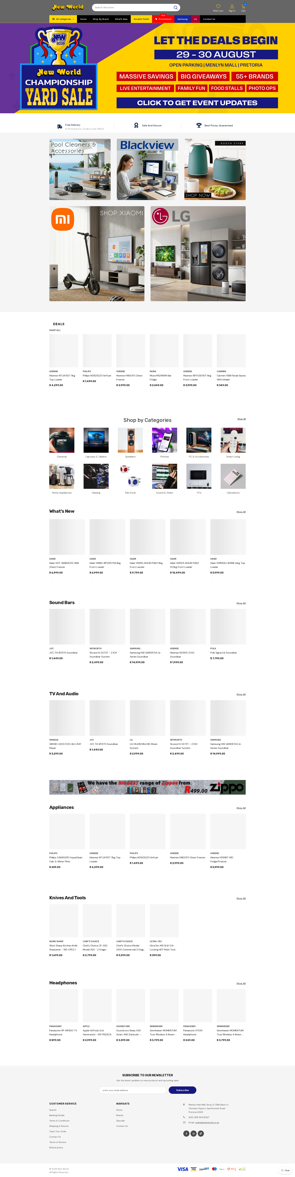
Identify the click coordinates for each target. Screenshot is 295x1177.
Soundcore (123, 1026)
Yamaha (53, 739)
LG (131, 739)
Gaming (96, 492)
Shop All (55, 330)
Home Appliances (62, 492)
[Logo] (68, 7)
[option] (64, 364)
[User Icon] (232, 6)
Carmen (221, 371)
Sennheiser (156, 1026)
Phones (165, 456)
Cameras (62, 456)
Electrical (130, 492)
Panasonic (55, 1026)
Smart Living (233, 456)
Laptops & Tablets (96, 456)
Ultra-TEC (156, 941)
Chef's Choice (91, 941)
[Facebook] (186, 1133)
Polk (213, 648)
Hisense (53, 371)
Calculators (233, 492)
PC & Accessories (199, 456)
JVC (51, 648)
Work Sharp (56, 941)
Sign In (232, 10)
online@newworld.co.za (207, 1122)
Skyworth (96, 648)
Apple (86, 1026)
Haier (52, 558)
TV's (199, 492)
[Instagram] (194, 1133)
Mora (153, 371)
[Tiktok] (201, 1133)
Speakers (130, 456)
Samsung (135, 648)
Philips (87, 371)
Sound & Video (164, 492)
